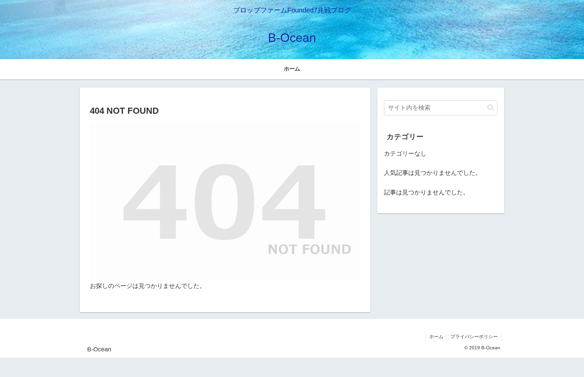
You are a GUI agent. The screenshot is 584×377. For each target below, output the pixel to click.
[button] (490, 107)
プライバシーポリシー (474, 336)
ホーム (436, 336)
